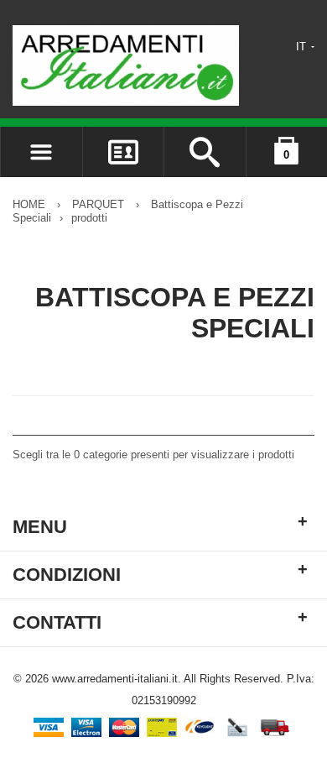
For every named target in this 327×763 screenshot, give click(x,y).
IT (302, 46)
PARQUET (98, 204)
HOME (29, 204)
